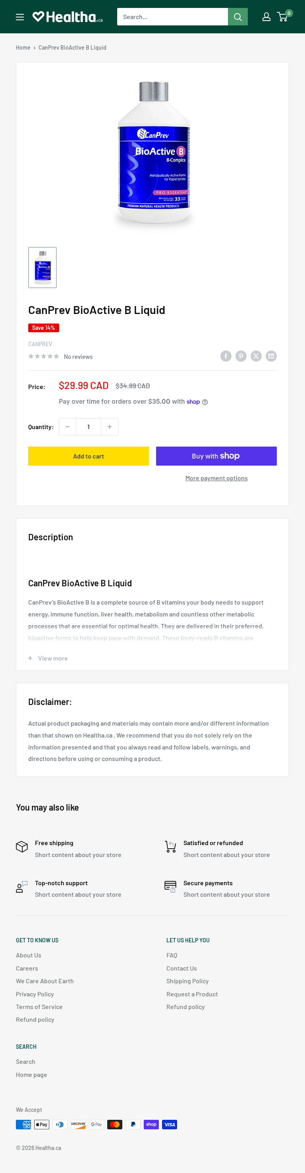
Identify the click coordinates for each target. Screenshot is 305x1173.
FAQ (171, 955)
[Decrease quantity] (67, 426)
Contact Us (181, 968)
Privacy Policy (35, 994)
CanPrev (40, 344)
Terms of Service (39, 1006)
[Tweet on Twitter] (256, 355)
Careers (27, 968)
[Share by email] (271, 355)
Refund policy (35, 1019)
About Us (28, 955)
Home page (31, 1074)
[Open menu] (20, 17)
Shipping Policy (187, 980)
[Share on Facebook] (226, 355)
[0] (283, 16)
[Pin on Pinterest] (241, 355)
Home (23, 47)
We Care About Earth (45, 980)
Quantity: (41, 426)
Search (25, 1061)
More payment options (216, 478)
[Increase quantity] (109, 426)
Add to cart (88, 456)
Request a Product (192, 994)
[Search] (238, 16)
